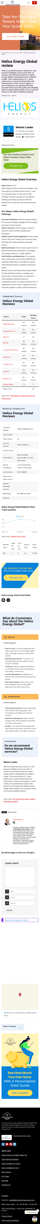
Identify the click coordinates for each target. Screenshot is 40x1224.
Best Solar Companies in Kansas (16, 920)
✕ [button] (37, 1210)
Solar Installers (18, 52)
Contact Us (6, 1185)
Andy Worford (17, 819)
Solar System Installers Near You (14, 1155)
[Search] (28, 2)
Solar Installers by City (10, 1168)
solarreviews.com (9, 331)
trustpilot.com (8, 364)
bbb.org (5, 343)
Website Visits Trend (18, 536)
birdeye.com (7, 379)
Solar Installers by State (11, 1164)
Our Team (5, 1176)
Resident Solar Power (7, 52)
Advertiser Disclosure (8, 145)
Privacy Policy (7, 1216)
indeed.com (7, 357)
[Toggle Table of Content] (19, 1027)
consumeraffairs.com (10, 350)
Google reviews (8, 384)
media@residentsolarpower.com (21, 1200)
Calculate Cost (16, 166)
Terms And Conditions (10, 1220)
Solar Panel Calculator (10, 1159)
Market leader (12, 812)
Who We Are (6, 1172)
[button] (20, 995)
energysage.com (8, 324)
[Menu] (2, 2)
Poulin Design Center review (22, 1136)
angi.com (6, 371)
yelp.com (6, 337)
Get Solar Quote (34, 2)
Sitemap (5, 1181)
